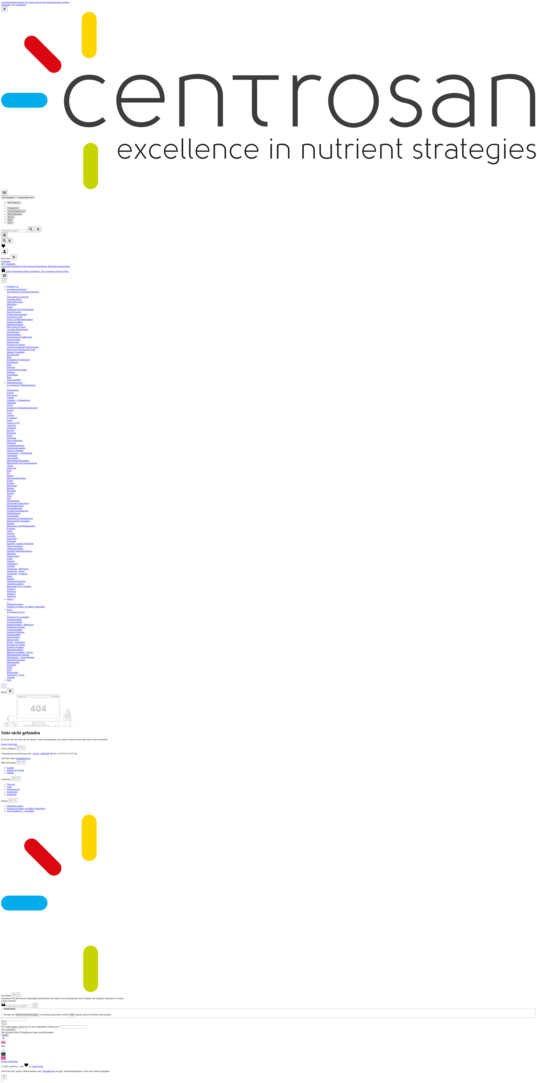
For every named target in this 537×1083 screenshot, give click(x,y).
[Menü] (4, 192)
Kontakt (10, 768)
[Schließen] (2, 1081)
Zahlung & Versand (15, 770)
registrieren (10, 264)
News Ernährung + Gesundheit (20, 811)
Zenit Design (37, 1066)
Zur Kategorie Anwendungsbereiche (23, 292)
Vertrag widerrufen (9, 1061)
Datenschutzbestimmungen (27, 1015)
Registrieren (20, 5)
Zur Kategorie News (16, 612)
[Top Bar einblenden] (4, 275)
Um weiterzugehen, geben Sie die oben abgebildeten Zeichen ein (30, 1027)
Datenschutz (12, 792)
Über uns (11, 784)
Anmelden (6, 5)
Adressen (31, 266)
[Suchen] (31, 229)
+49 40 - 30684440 (40, 753)
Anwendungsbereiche (16, 211)
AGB (9, 787)
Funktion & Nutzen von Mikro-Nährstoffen (26, 808)
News (10, 220)
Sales (10, 223)
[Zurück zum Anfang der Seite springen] (4, 1077)
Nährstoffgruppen (15, 214)
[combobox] (14, 230)
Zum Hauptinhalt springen (13, 2)
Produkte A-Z (13, 208)
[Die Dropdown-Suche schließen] (38, 229)
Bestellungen (42, 266)
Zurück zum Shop (9, 744)
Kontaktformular (23, 758)
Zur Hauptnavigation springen (56, 2)
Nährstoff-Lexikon (15, 806)
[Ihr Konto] (4, 251)
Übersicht (5, 266)
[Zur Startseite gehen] (268, 188)
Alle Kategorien (14, 203)
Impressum (11, 794)
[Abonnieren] (35, 1005)
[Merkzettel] (3, 247)
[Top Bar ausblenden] (4, 9)
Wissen (11, 217)
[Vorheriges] (4, 280)
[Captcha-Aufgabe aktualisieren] (4, 1023)
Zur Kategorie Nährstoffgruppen (21, 385)
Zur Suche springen (34, 2)
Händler (10, 773)
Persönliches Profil (18, 266)
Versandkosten (48, 1071)
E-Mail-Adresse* (8, 1001)
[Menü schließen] (13, 257)
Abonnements (64, 266)
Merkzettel (53, 266)
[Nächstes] (4, 686)
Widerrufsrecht (13, 789)
